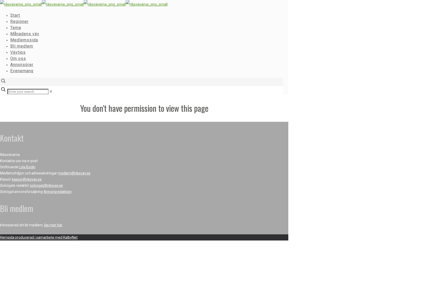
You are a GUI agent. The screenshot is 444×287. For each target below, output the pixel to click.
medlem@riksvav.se (74, 173)
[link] (50, 91)
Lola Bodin (27, 167)
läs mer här (53, 225)
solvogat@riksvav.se (46, 185)
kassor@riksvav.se (27, 179)
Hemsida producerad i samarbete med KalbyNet (39, 237)
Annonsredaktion (58, 192)
